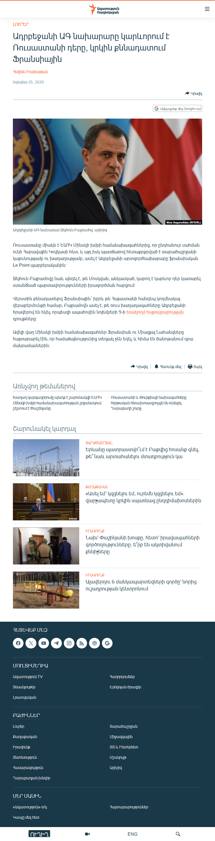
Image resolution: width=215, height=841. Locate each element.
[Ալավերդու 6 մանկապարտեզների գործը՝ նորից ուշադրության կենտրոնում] (46, 590)
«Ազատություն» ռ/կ (30, 806)
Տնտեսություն (25, 757)
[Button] (193, 93)
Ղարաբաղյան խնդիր (31, 777)
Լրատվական (24, 697)
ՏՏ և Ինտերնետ (124, 746)
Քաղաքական (97, 487)
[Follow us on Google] (107, 643)
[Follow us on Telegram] (56, 643)
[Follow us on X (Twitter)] (30, 643)
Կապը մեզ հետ (26, 817)
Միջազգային (121, 736)
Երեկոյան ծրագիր (125, 686)
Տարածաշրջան (99, 443)
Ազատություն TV (28, 676)
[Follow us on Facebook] (18, 643)
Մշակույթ (118, 757)
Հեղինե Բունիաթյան (30, 71)
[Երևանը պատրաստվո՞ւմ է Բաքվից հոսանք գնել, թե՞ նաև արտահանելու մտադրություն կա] (46, 457)
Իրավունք (95, 531)
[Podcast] (94, 643)
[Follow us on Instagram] (69, 643)
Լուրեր (21, 24)
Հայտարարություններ (129, 806)
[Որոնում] (178, 834)
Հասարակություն (28, 767)
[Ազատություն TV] (87, 834)
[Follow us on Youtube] (43, 643)
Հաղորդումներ (122, 676)
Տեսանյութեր (24, 686)
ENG (132, 834)
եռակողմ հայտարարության (155, 311)
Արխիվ (116, 767)
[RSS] (81, 643)
